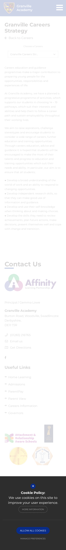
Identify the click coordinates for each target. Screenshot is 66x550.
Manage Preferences (33, 538)
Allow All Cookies (33, 530)
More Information (33, 509)
